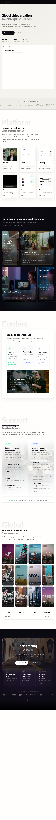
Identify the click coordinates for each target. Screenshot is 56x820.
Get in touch (21, 32)
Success (11, 500)
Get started (7, 32)
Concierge (27, 500)
